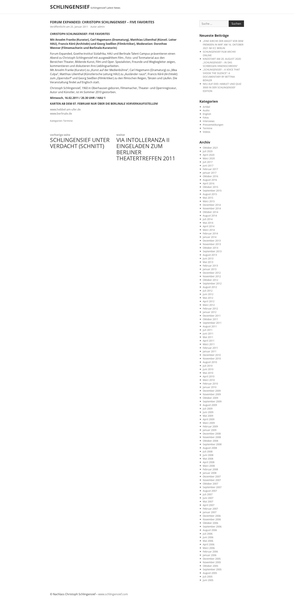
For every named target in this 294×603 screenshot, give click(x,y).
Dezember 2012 (212, 272)
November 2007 (212, 480)
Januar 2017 (209, 172)
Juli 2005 (208, 576)
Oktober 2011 (210, 319)
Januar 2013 (209, 269)
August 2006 (210, 530)
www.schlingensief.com (113, 594)
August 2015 (210, 194)
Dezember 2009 (212, 390)
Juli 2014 (208, 219)
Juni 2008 (208, 455)
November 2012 (212, 276)
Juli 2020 (208, 151)
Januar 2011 (209, 351)
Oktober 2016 (210, 176)
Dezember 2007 (212, 476)
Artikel (206, 106)
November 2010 (212, 358)
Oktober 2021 (210, 147)
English (207, 114)
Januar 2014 (209, 237)
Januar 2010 (209, 387)
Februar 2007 (210, 508)
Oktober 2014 (210, 212)
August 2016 (210, 179)
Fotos (206, 117)
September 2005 (212, 569)
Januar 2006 (209, 555)
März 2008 (209, 465)
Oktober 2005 (210, 565)
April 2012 (208, 301)
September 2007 (212, 487)
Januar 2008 (209, 473)
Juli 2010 (208, 365)
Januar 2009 (209, 430)
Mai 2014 (208, 222)
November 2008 (212, 437)
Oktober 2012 (210, 280)
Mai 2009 (208, 415)
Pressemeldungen (213, 124)
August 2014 (210, 215)
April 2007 (208, 505)
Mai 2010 (208, 372)
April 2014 (208, 226)
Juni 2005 (208, 580)
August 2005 (210, 573)
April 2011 (208, 340)
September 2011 (212, 322)
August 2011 (210, 326)
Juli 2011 (208, 330)
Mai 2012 (208, 297)
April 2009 (208, 419)
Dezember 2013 (212, 240)
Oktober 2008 (210, 440)
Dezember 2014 (212, 204)
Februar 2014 (210, 233)
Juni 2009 (208, 412)
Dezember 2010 (212, 355)
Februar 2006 (210, 551)
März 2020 (209, 158)
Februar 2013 (210, 265)
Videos (206, 131)
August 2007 (210, 490)
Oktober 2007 (210, 483)
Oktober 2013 (210, 247)
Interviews (209, 121)
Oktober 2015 (210, 187)
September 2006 (212, 526)
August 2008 (210, 447)
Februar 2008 (210, 469)
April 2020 (208, 154)
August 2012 (210, 287)
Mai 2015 (208, 197)
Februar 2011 (210, 347)
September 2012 (212, 283)
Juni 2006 (208, 537)
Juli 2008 (208, 451)
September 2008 (212, 444)
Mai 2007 (208, 501)
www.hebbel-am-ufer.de (65, 109)
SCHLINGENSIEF (70, 6)
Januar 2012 (209, 312)
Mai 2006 (208, 540)
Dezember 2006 (212, 515)
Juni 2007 (208, 498)
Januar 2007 (209, 512)
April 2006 (208, 544)
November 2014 (212, 208)
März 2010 (209, 380)
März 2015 (209, 201)
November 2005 (212, 562)
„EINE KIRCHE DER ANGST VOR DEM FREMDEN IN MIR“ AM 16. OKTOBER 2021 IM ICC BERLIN (223, 44)
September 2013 (212, 251)
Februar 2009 (210, 426)
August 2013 (210, 254)
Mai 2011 (208, 337)
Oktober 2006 (210, 523)
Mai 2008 (208, 458)
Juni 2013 (208, 258)
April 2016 (208, 183)
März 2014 (209, 229)
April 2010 (208, 376)
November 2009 (212, 394)
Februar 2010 (210, 383)
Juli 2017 (208, 162)
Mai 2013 (208, 262)
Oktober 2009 (210, 397)
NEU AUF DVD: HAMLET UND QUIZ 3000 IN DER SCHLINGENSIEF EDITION (222, 87)
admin (101, 26)
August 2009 (210, 405)
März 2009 (209, 422)
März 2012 (209, 305)
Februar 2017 (210, 169)
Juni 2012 (208, 294)
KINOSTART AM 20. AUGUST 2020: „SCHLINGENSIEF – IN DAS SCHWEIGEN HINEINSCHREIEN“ (222, 62)
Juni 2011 (208, 333)
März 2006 (209, 548)
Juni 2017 (208, 165)
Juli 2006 (208, 533)
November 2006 (212, 519)
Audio (206, 110)
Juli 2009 (208, 408)
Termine (68, 120)
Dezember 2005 (212, 558)
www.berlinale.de (61, 113)
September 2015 (212, 190)
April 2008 (208, 462)
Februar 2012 (210, 308)
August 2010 (210, 362)
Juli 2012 (208, 290)
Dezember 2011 (212, 315)
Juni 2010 (208, 369)
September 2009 (212, 401)
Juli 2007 (208, 494)
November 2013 (212, 244)
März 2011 (209, 344)
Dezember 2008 (212, 433)
